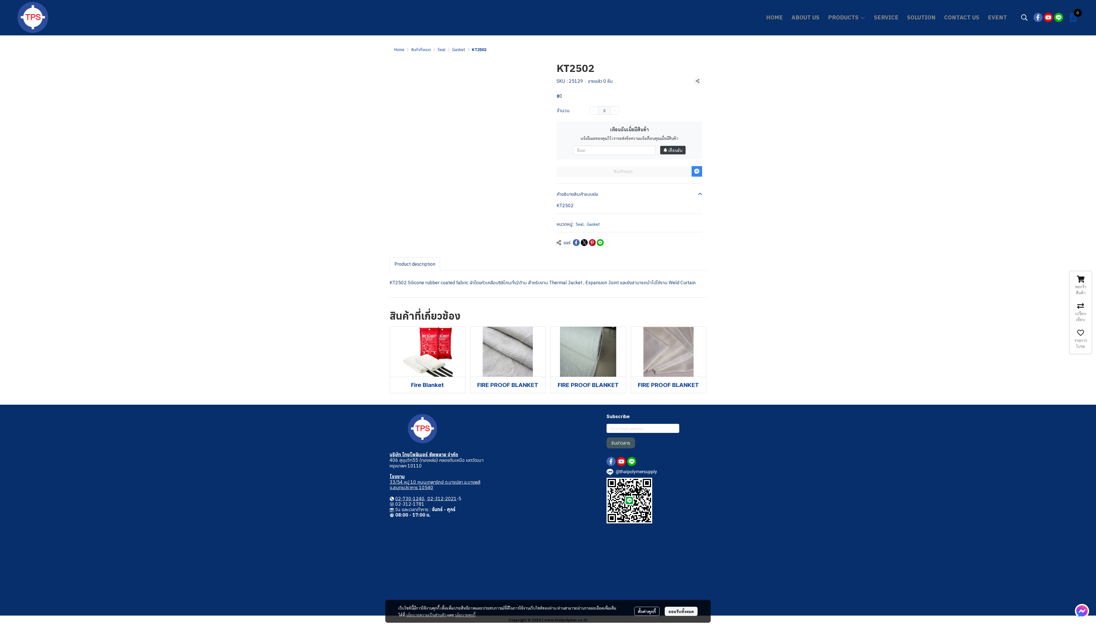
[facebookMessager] (1082, 611)
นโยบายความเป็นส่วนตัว (426, 614)
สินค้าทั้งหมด (421, 49)
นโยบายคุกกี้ (465, 614)
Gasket (458, 49)
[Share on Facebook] (576, 242)
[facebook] (1038, 17)
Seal (442, 49)
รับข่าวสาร (620, 443)
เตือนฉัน (675, 150)
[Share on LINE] (600, 242)
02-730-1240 (409, 498)
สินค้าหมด (623, 171)
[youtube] (1048, 17)
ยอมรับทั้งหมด (681, 611)
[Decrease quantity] (594, 110)
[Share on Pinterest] (592, 242)
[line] (1058, 17)
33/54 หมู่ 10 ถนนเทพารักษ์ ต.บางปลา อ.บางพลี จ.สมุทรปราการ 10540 (435, 484)
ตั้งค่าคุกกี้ (647, 611)
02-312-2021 (441, 498)
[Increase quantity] (615, 110)
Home (399, 49)
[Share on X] (584, 242)
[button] (1024, 17)
